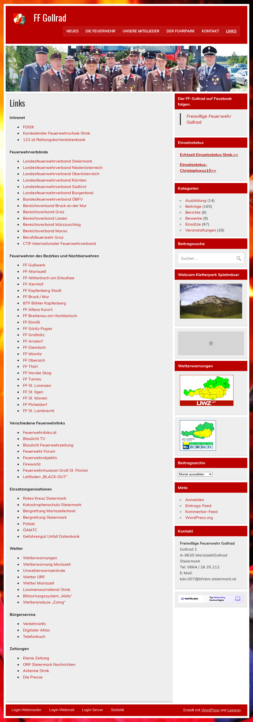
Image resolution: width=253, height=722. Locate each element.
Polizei (29, 523)
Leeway (234, 710)
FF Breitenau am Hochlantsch (50, 315)
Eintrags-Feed (198, 505)
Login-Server (92, 710)
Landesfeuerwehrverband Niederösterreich (63, 167)
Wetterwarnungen (40, 557)
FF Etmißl (31, 322)
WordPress (210, 710)
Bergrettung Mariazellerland (49, 510)
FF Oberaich (34, 360)
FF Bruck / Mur (36, 296)
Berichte (193, 212)
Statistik (117, 710)
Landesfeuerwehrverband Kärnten (54, 180)
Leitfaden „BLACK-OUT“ (45, 476)
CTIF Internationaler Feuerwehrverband (59, 243)
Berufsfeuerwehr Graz (43, 237)
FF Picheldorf (35, 404)
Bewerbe (193, 218)
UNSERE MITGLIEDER (141, 31)
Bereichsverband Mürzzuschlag (52, 224)
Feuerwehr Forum (39, 451)
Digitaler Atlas (36, 630)
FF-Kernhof (33, 283)
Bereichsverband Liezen (45, 218)
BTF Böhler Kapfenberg (44, 303)
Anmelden (194, 499)
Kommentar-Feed (201, 511)
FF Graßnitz (33, 334)
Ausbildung (195, 200)
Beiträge (193, 206)
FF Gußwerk (34, 264)
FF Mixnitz (32, 353)
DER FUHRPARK (181, 31)
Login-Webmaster (26, 710)
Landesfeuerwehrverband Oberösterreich (61, 173)
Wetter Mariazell (38, 583)
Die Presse (32, 677)
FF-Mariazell (34, 271)
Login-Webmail (61, 710)
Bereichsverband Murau (45, 230)
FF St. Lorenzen (37, 385)
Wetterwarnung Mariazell (47, 564)
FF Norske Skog (37, 372)
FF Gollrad (50, 17)
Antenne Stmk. (36, 670)
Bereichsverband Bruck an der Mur (55, 205)
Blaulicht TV (34, 438)
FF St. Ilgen (33, 391)
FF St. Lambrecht (38, 410)
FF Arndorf (33, 341)
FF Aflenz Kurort (38, 309)
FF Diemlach (34, 347)
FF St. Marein (35, 398)
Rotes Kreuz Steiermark (44, 498)
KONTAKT (210, 31)
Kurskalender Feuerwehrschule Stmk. (57, 133)
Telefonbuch (34, 636)
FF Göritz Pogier (37, 328)
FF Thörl (30, 366)
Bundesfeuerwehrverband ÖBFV (53, 199)
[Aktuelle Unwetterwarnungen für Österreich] (206, 404)
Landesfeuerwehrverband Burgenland (58, 192)
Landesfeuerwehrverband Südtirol (54, 186)
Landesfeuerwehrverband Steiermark (57, 161)
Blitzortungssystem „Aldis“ (47, 595)
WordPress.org (199, 517)
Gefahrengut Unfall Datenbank (51, 536)
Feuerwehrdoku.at (40, 432)
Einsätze (193, 224)
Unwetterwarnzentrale (44, 570)
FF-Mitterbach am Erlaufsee (48, 277)
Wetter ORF (34, 576)
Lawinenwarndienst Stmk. (47, 589)
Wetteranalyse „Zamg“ (44, 602)
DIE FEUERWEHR (100, 31)
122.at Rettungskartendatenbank (54, 139)
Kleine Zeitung (36, 657)
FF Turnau (32, 378)
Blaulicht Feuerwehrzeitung (48, 445)
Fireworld (32, 464)
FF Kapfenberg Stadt (42, 290)
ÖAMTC (30, 529)
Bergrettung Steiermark (45, 517)
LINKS (231, 31)
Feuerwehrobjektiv (40, 457)
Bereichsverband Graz (43, 211)
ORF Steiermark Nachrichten (49, 664)
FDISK (28, 126)
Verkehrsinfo (34, 623)
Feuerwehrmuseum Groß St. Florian (55, 470)
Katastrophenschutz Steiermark (52, 504)
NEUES (72, 31)
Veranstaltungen (200, 230)
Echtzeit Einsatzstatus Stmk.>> (209, 154)
